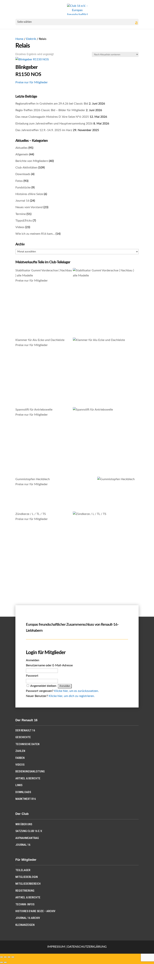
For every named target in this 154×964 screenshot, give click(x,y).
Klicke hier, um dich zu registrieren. (72, 696)
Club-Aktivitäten (26, 167)
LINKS (18, 785)
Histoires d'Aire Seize (29, 194)
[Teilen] (9, 957)
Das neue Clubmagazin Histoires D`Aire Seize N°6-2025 (52, 116)
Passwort (32, 675)
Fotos (19, 180)
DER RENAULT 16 (25, 730)
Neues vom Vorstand (29, 207)
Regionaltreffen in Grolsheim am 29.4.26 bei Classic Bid (51, 103)
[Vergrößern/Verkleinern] (1, 957)
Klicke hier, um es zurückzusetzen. (76, 690)
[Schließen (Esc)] (12, 957)
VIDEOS (19, 764)
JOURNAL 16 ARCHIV (27, 918)
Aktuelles (21, 147)
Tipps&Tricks (23, 220)
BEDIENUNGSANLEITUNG (30, 771)
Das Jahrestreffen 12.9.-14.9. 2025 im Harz (43, 130)
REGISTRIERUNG (24, 890)
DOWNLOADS (23, 792)
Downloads (22, 174)
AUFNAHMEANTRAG (27, 838)
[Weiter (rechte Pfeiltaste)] (5, 962)
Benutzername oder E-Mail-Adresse (49, 665)
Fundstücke (23, 187)
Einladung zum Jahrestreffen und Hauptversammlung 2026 (54, 123)
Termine (20, 214)
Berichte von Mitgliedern (31, 160)
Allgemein (21, 154)
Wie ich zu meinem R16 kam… (35, 233)
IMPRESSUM (56, 946)
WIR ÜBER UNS (23, 824)
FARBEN (20, 758)
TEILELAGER (22, 870)
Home (19, 38)
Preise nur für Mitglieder (31, 82)
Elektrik (31, 38)
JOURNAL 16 (22, 844)
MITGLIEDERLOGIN (26, 877)
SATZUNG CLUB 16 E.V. (28, 831)
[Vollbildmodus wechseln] (5, 957)
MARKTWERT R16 (25, 799)
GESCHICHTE (23, 737)
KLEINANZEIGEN (25, 925)
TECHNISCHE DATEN (27, 744)
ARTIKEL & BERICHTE (27, 778)
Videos (19, 227)
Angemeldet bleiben (43, 685)
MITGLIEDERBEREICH (28, 883)
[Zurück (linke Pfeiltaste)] (1, 962)
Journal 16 (22, 200)
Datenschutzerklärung (87, 946)
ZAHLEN (20, 751)
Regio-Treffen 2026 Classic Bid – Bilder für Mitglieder (50, 110)
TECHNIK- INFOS (24, 904)
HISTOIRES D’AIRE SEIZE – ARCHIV (35, 911)
